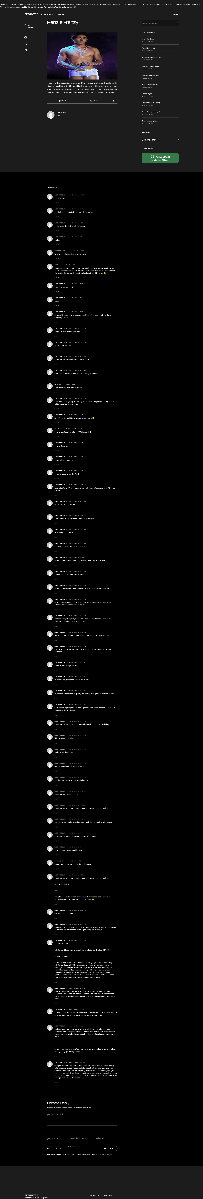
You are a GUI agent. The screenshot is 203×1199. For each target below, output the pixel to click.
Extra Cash (59, 861)
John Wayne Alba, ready (150, 66)
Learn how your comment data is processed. (95, 1154)
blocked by (160, 158)
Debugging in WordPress (145, 4)
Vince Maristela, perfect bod (151, 57)
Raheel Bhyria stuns (148, 48)
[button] (5, 14)
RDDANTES (31, 14)
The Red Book (60, 251)
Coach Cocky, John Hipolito (151, 112)
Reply (57, 203)
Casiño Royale (147, 94)
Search (176, 23)
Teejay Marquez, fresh (149, 121)
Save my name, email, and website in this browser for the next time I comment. (65, 1148)
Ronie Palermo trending (150, 85)
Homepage (95, 1195)
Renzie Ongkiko (104, 83)
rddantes (61, 112)
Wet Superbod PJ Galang (151, 103)
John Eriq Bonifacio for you (151, 75)
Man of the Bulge (148, 39)
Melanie (58, 429)
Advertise (108, 1195)
